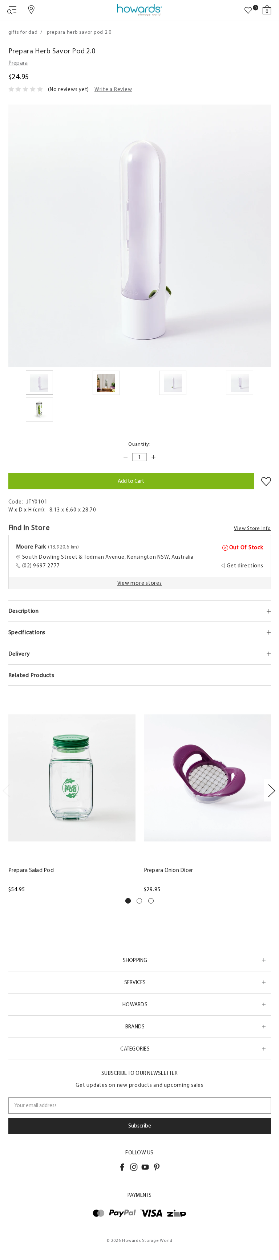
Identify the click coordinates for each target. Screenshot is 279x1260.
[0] (248, 10)
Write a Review (113, 89)
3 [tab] (151, 901)
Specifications (27, 632)
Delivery (19, 653)
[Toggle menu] (12, 10)
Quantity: (139, 444)
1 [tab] (128, 901)
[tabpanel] (72, 793)
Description (23, 610)
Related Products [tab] (31, 675)
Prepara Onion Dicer (168, 869)
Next (271, 790)
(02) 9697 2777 (41, 565)
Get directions (245, 565)
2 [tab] (139, 901)
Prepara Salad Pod (31, 869)
